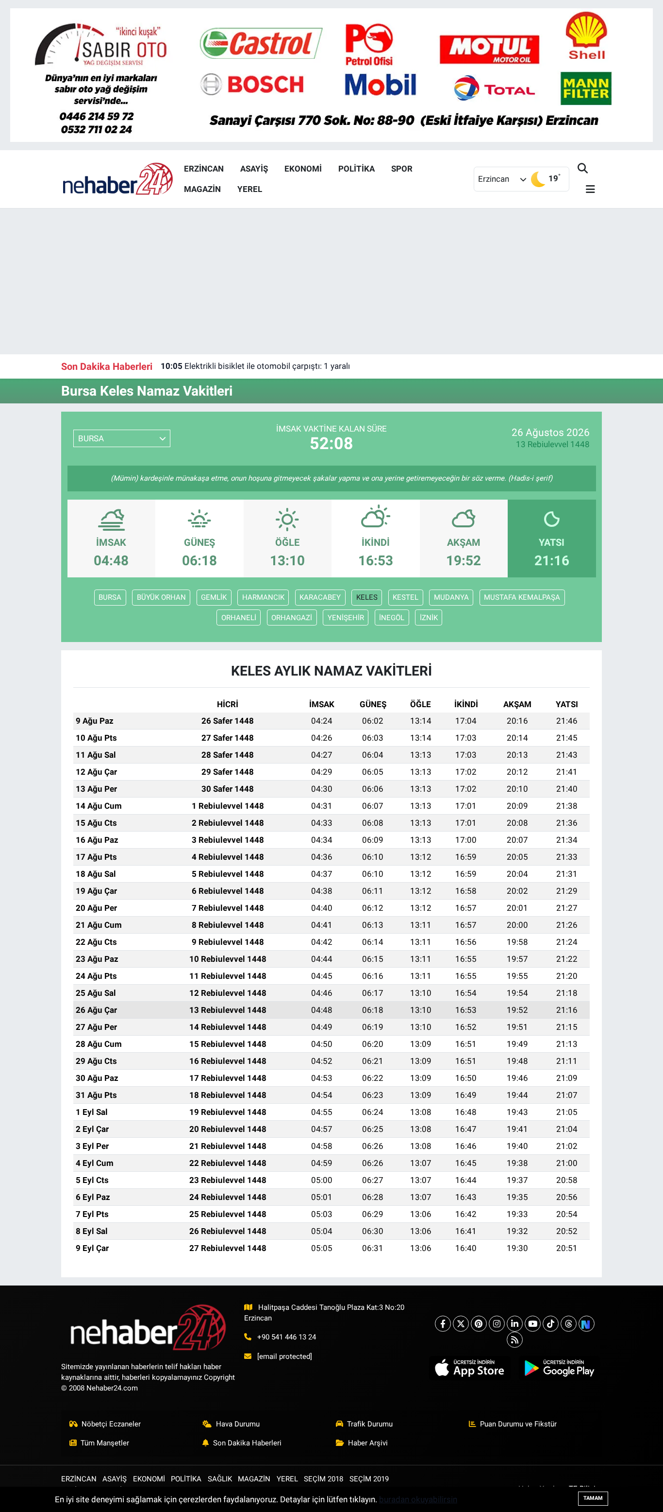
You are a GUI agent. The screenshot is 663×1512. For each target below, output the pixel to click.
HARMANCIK (263, 597)
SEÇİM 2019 (369, 1479)
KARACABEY (320, 597)
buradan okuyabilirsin (418, 1499)
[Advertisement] (331, 281)
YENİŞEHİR (346, 617)
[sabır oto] (331, 74)
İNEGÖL (391, 617)
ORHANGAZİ (291, 617)
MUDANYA (451, 597)
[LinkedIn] (515, 1324)
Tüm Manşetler (105, 1443)
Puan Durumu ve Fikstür (518, 1424)
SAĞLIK (220, 1479)
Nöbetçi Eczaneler (111, 1424)
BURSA (110, 597)
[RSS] (515, 1340)
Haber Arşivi (368, 1443)
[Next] (587, 1324)
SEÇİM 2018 (323, 1479)
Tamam (593, 1498)
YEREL (249, 189)
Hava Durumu (238, 1424)
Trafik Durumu (370, 1424)
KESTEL (405, 597)
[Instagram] (497, 1324)
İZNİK (429, 617)
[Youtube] (533, 1324)
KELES (367, 597)
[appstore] (470, 1368)
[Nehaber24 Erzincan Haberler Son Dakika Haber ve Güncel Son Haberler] (118, 178)
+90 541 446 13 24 (286, 1337)
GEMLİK (214, 597)
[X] (461, 1324)
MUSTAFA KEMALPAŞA (522, 597)
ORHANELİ (238, 617)
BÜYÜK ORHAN (161, 597)
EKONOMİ (303, 169)
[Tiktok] (551, 1324)
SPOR (402, 169)
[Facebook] (443, 1324)
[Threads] (569, 1324)
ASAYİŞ (254, 169)
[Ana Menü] (586, 189)
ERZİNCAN (204, 169)
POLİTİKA (356, 169)
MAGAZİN (202, 189)
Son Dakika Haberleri (247, 1443)
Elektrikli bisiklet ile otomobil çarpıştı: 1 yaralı (255, 366)
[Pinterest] (479, 1324)
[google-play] (559, 1368)
